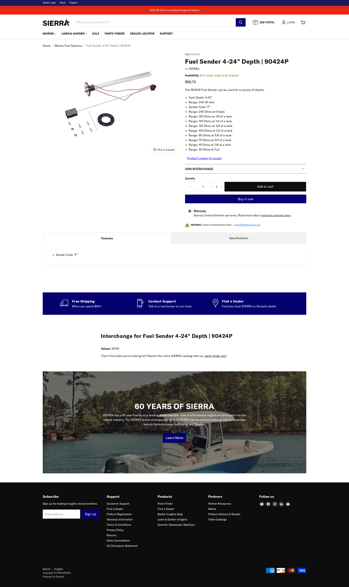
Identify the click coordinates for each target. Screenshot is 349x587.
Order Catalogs (217, 519)
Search (46, 569)
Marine (49, 33)
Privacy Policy (115, 530)
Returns (112, 535)
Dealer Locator (142, 33)
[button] (289, 22)
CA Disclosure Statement (122, 546)
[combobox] (155, 22)
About (62, 2)
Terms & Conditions (119, 524)
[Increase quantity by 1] (216, 187)
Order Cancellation (118, 540)
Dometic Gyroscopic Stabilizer (176, 524)
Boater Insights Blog (170, 514)
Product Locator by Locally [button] (204, 158)
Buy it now (245, 199)
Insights (58, 569)
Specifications (238, 238)
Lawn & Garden (73, 33)
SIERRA (194, 69)
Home (47, 45)
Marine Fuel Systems (68, 45)
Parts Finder (115, 33)
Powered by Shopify (53, 576)
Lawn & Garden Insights (172, 519)
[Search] (241, 22)
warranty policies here (276, 215)
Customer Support (118, 503)
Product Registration (119, 514)
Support (73, 2)
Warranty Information (120, 519)
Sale (95, 33)
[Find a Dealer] (251, 303)
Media (212, 509)
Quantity (190, 178)
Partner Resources (219, 503)
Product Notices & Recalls (224, 514)
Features (107, 238)
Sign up (90, 514)
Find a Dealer (115, 509)
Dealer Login (49, 2)
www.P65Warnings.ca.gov (248, 225)
